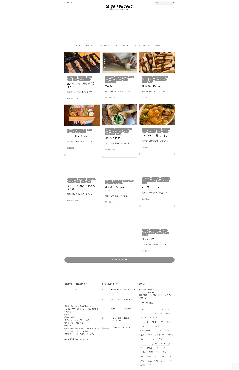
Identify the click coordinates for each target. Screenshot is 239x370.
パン (150, 326)
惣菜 (70, 79)
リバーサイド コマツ (78, 136)
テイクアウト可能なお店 (142, 45)
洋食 (164, 352)
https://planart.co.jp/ (146, 292)
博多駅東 (153, 339)
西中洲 (145, 235)
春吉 (157, 352)
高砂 (150, 365)
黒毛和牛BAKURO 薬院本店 (121, 309)
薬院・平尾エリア (84, 79)
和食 (107, 79)
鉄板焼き (142, 365)
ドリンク (142, 326)
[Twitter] (68, 3)
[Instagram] (71, 3)
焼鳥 (75, 79)
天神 (153, 180)
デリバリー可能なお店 (122, 45)
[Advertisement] (119, 28)
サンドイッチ (109, 129)
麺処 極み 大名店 (151, 86)
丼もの (145, 79)
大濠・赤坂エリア (144, 343)
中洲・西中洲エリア (121, 77)
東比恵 (165, 131)
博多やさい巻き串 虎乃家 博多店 (82, 187)
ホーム (78, 45)
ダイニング (72, 129)
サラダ (150, 313)
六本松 (150, 335)
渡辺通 (70, 132)
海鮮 (118, 133)
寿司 (125, 79)
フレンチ (164, 230)
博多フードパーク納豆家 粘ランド (123, 299)
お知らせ (143, 309)
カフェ (142, 313)
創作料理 (159, 232)
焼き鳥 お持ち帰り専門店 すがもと (81, 85)
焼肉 (107, 183)
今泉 (131, 77)
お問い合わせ (159, 45)
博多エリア (152, 131)
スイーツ (168, 313)
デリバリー (82, 77)
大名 (151, 79)
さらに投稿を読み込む (120, 260)
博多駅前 (71, 181)
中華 (144, 131)
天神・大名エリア (116, 79)
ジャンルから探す (105, 45)
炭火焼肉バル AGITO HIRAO (116, 189)
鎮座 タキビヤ (112, 137)
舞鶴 (170, 356)
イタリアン (154, 309)
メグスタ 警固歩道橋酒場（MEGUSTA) (120, 319)
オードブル (146, 129)
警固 (170, 361)
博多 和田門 (148, 239)
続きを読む (70, 98)
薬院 (142, 361)
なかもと (110, 86)
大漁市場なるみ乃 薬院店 (120, 328)
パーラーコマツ (150, 187)
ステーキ (108, 180)
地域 (78, 181)
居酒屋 (126, 131)
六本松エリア (159, 335)
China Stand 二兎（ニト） (155, 135)
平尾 (89, 77)
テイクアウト (72, 77)
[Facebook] (64, 3)
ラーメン (156, 77)
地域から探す (90, 45)
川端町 (108, 81)
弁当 (114, 81)
